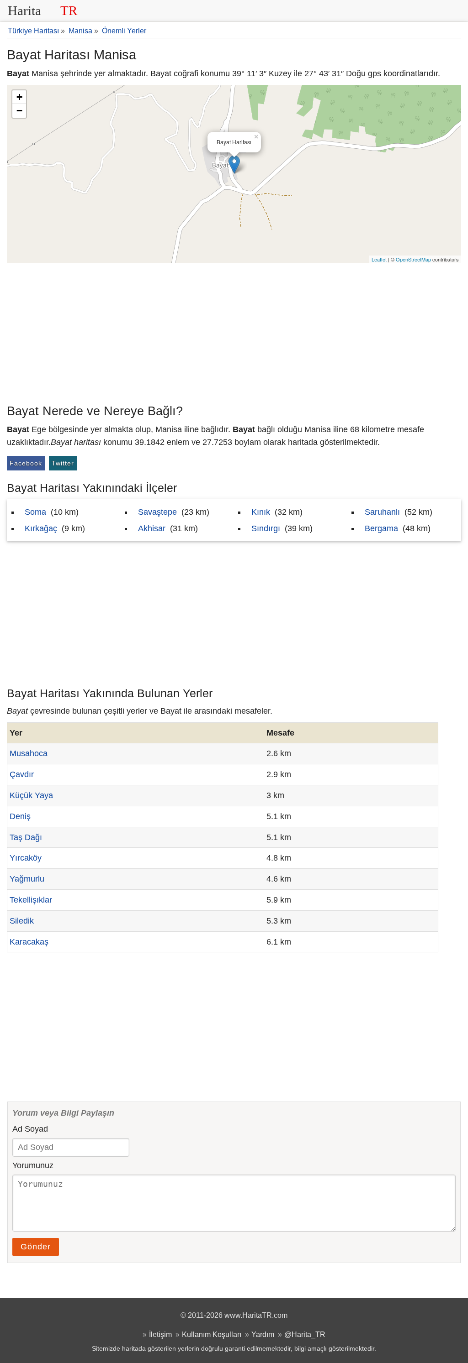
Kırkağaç (41, 528)
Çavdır (22, 774)
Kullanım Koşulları (211, 1334)
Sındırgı (265, 528)
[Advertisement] (234, 331)
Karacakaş (29, 941)
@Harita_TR (304, 1334)
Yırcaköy (26, 857)
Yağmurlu (27, 878)
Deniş (20, 816)
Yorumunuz (32, 1165)
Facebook (26, 463)
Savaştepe (157, 512)
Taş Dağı (26, 837)
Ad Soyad (30, 1128)
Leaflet (379, 259)
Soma (35, 512)
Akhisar (151, 528)
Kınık (260, 512)
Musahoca (29, 753)
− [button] (19, 110)
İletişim (160, 1334)
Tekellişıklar (31, 899)
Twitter (63, 463)
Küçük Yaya (31, 795)
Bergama (381, 528)
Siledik (22, 920)
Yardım (262, 1334)
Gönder (36, 1246)
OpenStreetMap (413, 259)
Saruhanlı (382, 512)
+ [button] (19, 97)
